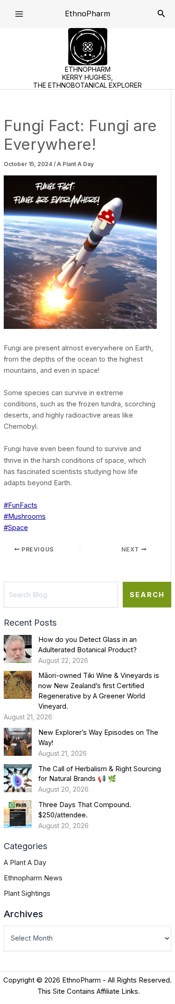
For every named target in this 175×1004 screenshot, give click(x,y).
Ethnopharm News (33, 878)
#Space (16, 527)
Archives (23, 914)
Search (147, 595)
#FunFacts (20, 505)
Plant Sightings (27, 893)
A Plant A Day (75, 164)
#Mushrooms (25, 516)
